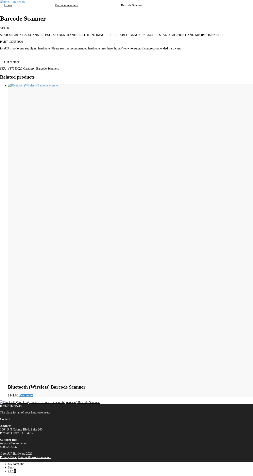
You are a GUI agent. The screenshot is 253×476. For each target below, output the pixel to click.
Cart (12, 471)
